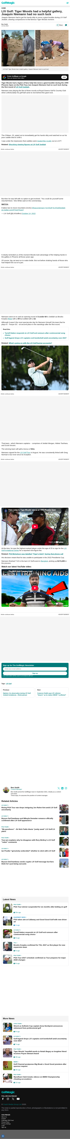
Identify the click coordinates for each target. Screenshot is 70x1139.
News (15, 1062)
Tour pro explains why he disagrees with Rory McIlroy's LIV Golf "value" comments (28, 841)
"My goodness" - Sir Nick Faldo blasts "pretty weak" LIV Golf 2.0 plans (28, 830)
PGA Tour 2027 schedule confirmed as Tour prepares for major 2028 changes (40, 959)
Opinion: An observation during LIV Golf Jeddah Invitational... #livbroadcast (17, 694)
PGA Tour (4, 827)
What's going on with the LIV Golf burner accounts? (30, 343)
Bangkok (44, 561)
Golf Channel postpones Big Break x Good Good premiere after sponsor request (40, 1065)
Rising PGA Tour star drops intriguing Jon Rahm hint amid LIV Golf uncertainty (29, 809)
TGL (15, 942)
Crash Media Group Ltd (12, 1104)
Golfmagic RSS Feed (7, 1120)
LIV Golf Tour (25, 452)
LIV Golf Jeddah (22, 87)
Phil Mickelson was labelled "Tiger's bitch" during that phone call (36, 554)
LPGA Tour (17, 1023)
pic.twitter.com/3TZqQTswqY (12, 210)
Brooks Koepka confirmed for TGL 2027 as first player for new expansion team (39, 946)
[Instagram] (8, 1099)
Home (3, 8)
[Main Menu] (68, 3)
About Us (4, 1117)
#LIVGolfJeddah (59, 208)
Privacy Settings (6, 1123)
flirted (10, 319)
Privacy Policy (37, 676)
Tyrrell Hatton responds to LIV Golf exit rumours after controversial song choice (36, 933)
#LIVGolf (48, 208)
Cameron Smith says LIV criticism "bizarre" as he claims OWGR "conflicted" (51, 694)
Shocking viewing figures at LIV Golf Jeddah (27, 144)
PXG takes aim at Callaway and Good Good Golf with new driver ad (40, 921)
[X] (13, 1099)
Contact (3, 1118)
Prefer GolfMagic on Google (16, 76)
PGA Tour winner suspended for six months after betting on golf (40, 907)
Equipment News (19, 917)
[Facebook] (3, 1099)
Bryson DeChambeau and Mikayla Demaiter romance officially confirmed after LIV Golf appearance (27, 819)
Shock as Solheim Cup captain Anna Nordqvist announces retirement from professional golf (38, 1027)
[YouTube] (18, 1099)
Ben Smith (4, 24)
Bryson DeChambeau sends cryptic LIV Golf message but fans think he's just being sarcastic (27, 863)
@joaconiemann (38, 208)
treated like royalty (44, 141)
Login (3, 1125)
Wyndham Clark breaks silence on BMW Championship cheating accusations (37, 1078)
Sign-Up (3, 1127)
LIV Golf (8, 683)
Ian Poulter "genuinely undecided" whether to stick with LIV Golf (28, 851)
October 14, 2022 (29, 213)
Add (64, 77)
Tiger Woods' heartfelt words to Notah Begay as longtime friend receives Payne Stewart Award (40, 1052)
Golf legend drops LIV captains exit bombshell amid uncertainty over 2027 (36, 338)
